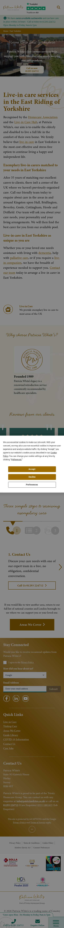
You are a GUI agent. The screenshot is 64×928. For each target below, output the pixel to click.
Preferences (32, 485)
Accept (32, 469)
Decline (32, 477)
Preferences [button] (16, 459)
